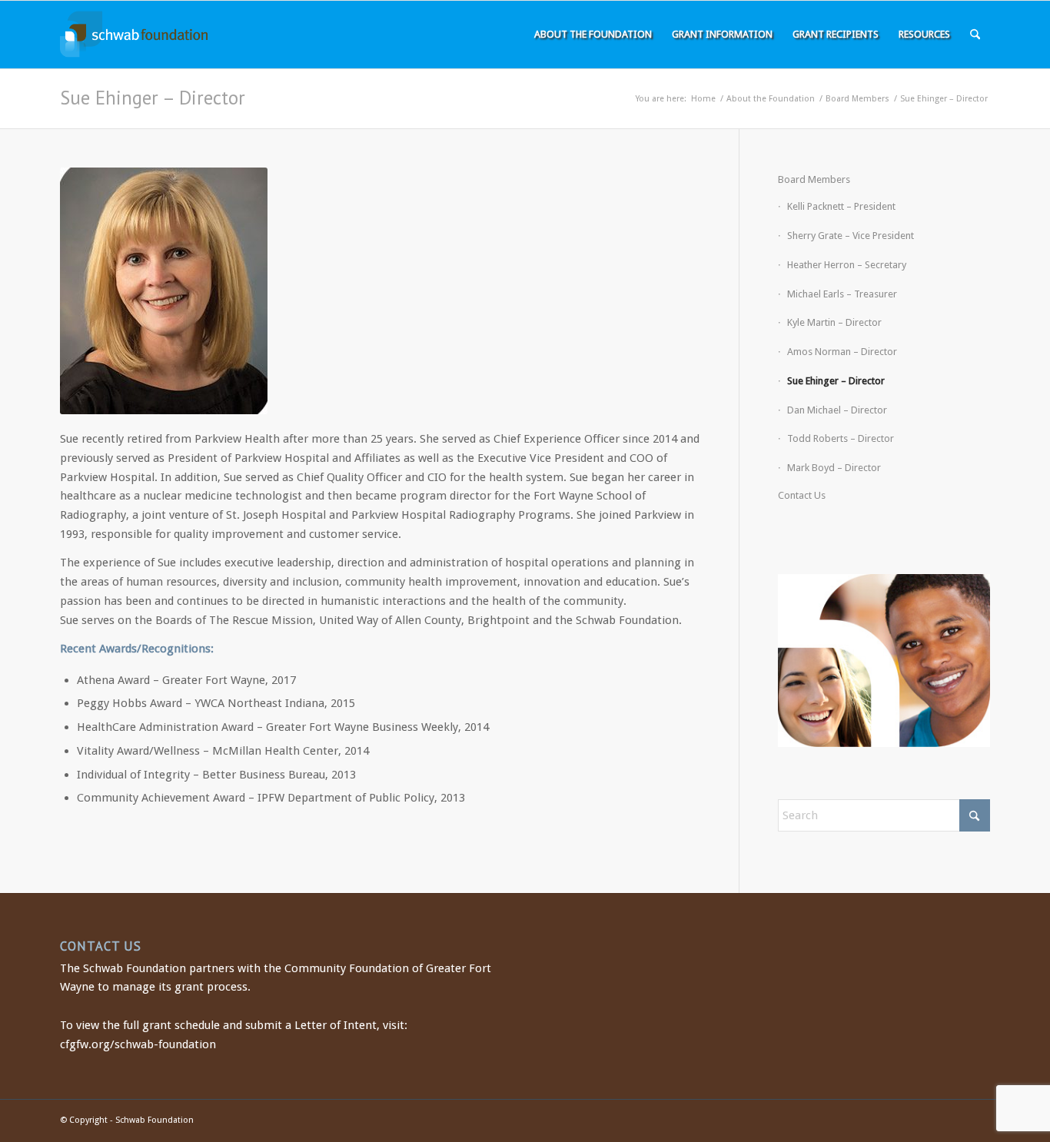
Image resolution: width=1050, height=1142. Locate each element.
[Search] (975, 34)
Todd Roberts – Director (840, 438)
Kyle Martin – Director (834, 322)
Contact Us (802, 495)
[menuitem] (593, 34)
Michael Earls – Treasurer (842, 294)
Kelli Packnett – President (841, 206)
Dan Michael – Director (837, 410)
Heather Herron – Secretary (846, 265)
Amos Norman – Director (842, 351)
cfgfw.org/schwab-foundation (138, 1044)
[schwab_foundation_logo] (134, 34)
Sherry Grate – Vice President (850, 235)
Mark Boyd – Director (834, 467)
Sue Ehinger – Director (152, 97)
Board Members (814, 179)
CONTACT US (100, 946)
